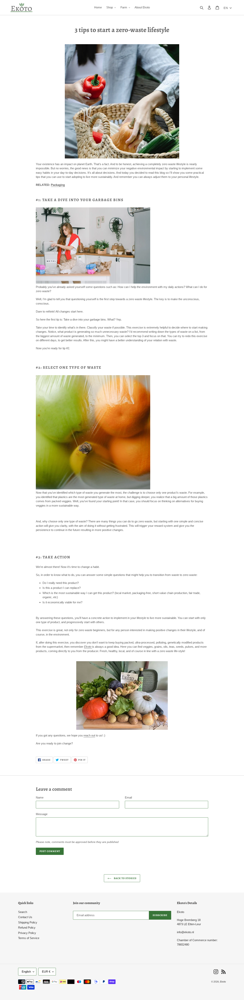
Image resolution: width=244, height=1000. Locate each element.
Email (128, 797)
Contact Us (25, 917)
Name (39, 797)
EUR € (46, 971)
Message (41, 814)
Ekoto (223, 981)
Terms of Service (28, 938)
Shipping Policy (27, 922)
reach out (89, 735)
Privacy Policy (27, 932)
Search (22, 912)
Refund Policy (26, 927)
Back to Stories (125, 878)
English (26, 971)
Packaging (58, 184)
